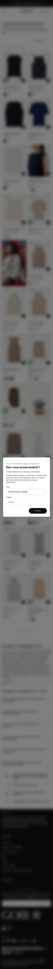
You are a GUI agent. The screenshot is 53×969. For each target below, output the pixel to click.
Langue (8, 497)
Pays (7, 487)
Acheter (38, 511)
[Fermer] (46, 461)
